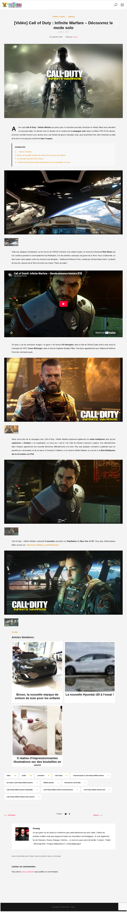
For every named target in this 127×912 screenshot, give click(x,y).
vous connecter (28, 872)
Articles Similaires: (25, 152)
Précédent (11, 815)
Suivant (95, 815)
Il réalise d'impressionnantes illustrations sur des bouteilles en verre (43, 162)
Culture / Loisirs (59, 17)
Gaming (71, 17)
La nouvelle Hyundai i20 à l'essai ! (30, 159)
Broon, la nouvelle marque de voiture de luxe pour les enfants (41, 155)
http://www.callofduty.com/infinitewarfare (43, 545)
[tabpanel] (63, 202)
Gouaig (75, 37)
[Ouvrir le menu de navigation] (122, 4)
